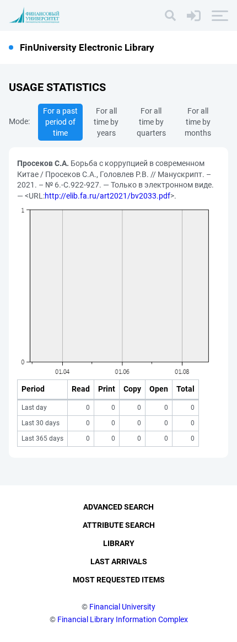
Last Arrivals (118, 561)
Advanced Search (118, 506)
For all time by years (106, 121)
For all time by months (198, 121)
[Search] (170, 15)
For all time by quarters (151, 121)
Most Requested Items (119, 579)
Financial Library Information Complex (122, 619)
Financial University (122, 606)
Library (118, 543)
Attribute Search (119, 525)
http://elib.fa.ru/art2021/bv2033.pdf (107, 195)
